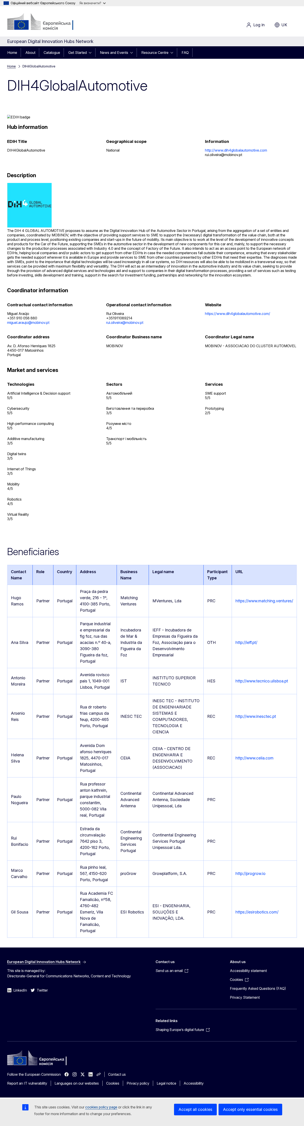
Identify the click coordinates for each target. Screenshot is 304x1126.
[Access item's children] (91, 52)
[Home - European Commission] (43, 22)
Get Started (77, 52)
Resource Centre (154, 52)
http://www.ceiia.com (254, 758)
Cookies (112, 1083)
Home (12, 52)
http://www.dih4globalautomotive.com (236, 150)
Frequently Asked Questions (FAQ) (258, 988)
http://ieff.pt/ (246, 642)
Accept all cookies (195, 1109)
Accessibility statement (248, 970)
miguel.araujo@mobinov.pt (28, 322)
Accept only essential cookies (250, 1109)
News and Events (114, 52)
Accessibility (194, 1083)
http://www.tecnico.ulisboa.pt (261, 681)
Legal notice (166, 1083)
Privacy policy (138, 1083)
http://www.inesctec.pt (255, 716)
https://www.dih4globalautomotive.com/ (237, 313)
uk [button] (284, 24)
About (30, 52)
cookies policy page (101, 1107)
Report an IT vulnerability (27, 1083)
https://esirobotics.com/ (256, 912)
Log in (259, 24)
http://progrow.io (250, 873)
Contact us (117, 1074)
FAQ (185, 52)
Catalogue (52, 52)
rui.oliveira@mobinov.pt (124, 322)
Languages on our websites (77, 1083)
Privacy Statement (245, 997)
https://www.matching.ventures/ (264, 601)
